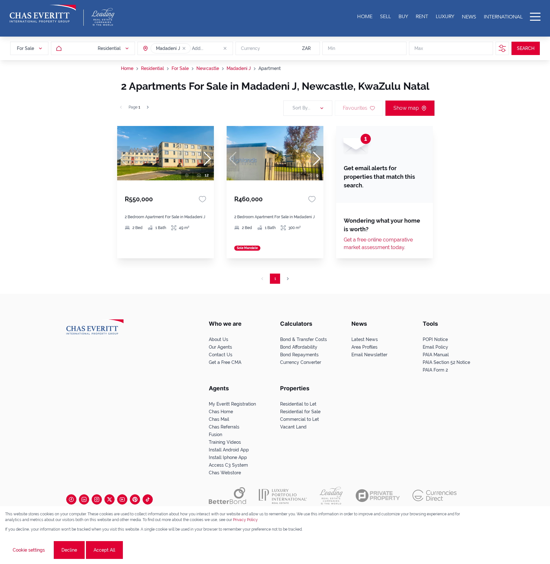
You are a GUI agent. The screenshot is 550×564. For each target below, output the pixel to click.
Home (127, 68)
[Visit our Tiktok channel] (148, 499)
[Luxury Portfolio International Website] (283, 496)
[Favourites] (202, 199)
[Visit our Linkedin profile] (84, 499)
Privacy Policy (245, 520)
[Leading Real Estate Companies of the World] (103, 17)
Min (331, 48)
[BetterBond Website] (227, 495)
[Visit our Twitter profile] (109, 499)
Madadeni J (239, 68)
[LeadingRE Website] (331, 496)
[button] (184, 48)
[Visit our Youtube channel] (122, 499)
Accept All (104, 550)
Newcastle (207, 68)
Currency (250, 48)
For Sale (180, 68)
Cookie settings (29, 550)
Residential (152, 68)
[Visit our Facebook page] (71, 499)
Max (418, 48)
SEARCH (525, 48)
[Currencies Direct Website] (434, 495)
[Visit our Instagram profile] (97, 499)
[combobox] (216, 48)
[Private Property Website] (378, 495)
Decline (69, 550)
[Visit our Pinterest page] (135, 499)
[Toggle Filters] (502, 48)
